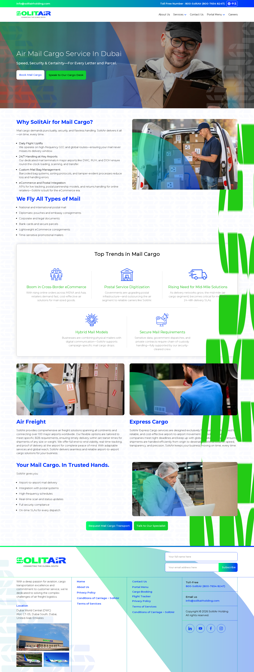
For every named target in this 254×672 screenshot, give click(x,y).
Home (81, 581)
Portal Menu (214, 14)
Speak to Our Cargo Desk (66, 75)
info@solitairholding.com (33, 3)
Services (178, 14)
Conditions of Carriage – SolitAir (98, 598)
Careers (233, 14)
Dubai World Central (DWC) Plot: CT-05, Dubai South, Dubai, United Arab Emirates (36, 614)
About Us (164, 14)
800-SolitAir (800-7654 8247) (205, 586)
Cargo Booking (142, 591)
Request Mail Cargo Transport (109, 525)
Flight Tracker (141, 596)
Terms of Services (89, 603)
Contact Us (196, 14)
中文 (234, 3)
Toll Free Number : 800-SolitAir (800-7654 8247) (192, 3)
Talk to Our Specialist (151, 525)
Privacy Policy (86, 592)
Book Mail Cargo (30, 74)
